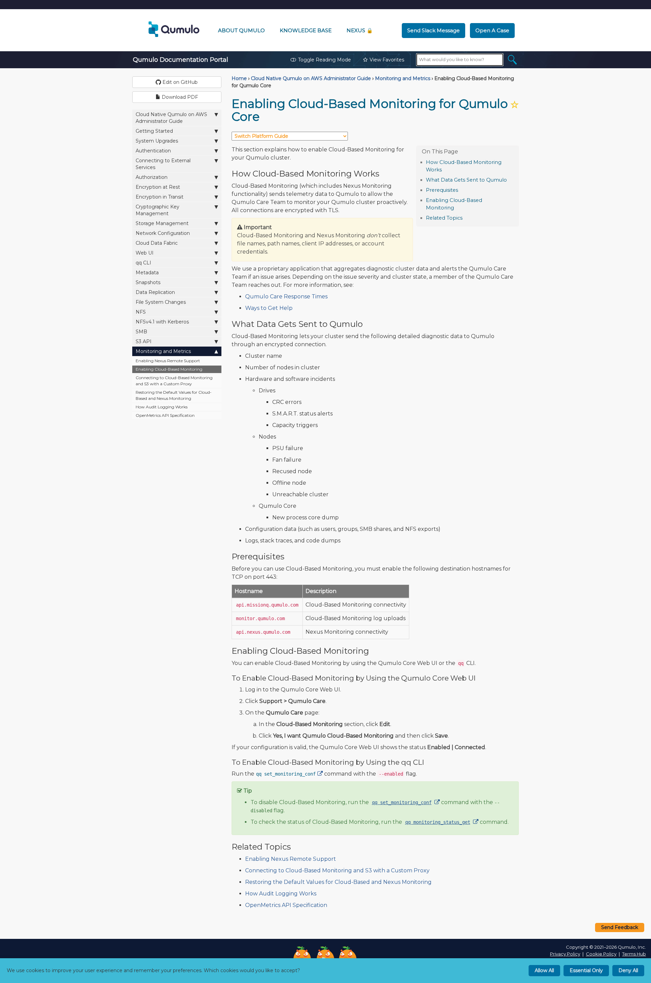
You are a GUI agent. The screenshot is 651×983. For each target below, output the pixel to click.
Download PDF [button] (179, 97)
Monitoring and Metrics (163, 351)
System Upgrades (157, 141)
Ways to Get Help (269, 308)
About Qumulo (241, 30)
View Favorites (387, 60)
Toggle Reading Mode (324, 60)
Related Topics (444, 218)
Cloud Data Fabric (157, 243)
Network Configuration (163, 233)
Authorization (151, 177)
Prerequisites (442, 190)
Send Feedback (619, 927)
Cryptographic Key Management (157, 210)
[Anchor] (445, 169)
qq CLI (143, 263)
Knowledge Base (306, 30)
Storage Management (162, 223)
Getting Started (154, 131)
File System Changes (161, 302)
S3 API (144, 341)
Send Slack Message (433, 30)
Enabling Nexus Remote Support (168, 360)
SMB (141, 332)
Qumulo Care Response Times (286, 296)
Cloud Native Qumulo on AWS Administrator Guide (171, 117)
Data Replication (155, 292)
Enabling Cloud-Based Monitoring (169, 369)
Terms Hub (634, 954)
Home (239, 78)
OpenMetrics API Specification (165, 415)
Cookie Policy (601, 954)
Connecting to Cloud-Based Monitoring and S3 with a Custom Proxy (174, 380)
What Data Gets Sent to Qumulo (466, 180)
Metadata (147, 273)
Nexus (360, 30)
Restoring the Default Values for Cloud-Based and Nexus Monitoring (174, 395)
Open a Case (492, 30)
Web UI (145, 253)
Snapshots (148, 282)
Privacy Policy (565, 954)
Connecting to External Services (163, 163)
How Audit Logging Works (162, 406)
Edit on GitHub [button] (179, 82)
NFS (141, 312)
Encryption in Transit (159, 197)
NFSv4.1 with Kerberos (162, 322)
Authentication (153, 151)
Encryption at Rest (158, 187)
